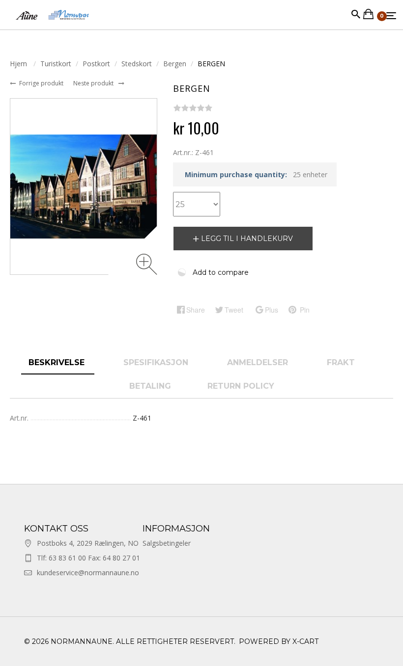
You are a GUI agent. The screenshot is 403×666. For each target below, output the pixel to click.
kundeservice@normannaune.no (88, 572)
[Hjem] (52, 24)
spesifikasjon (157, 362)
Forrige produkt (42, 83)
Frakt (341, 362)
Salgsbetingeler (167, 543)
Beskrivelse (58, 362)
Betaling (150, 386)
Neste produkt (94, 83)
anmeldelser (258, 362)
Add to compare (221, 272)
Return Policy (240, 386)
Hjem (19, 63)
